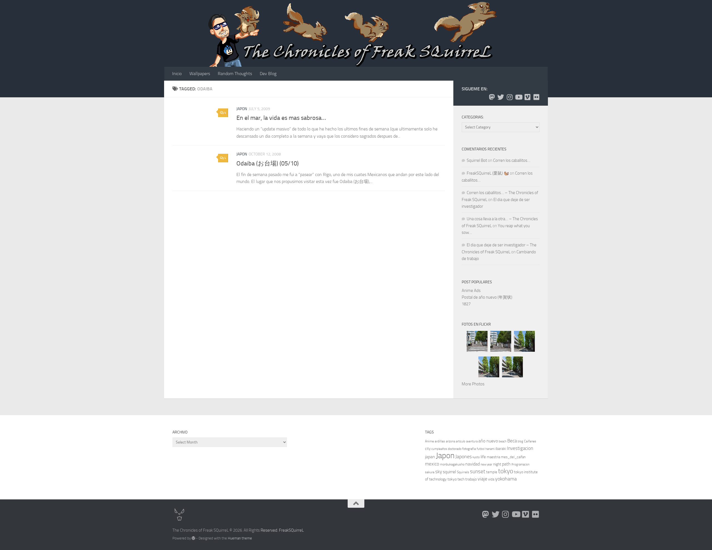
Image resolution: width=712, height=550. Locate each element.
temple (491, 472)
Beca (512, 441)
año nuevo (488, 441)
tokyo (505, 471)
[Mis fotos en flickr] (536, 97)
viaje (482, 479)
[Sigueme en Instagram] (509, 97)
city (428, 449)
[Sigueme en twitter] (500, 97)
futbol (480, 449)
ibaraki (500, 448)
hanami (490, 449)
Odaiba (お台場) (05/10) (267, 163)
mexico (432, 464)
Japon (241, 108)
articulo (460, 441)
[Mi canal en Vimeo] (527, 97)
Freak (284, 530)
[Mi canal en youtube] (518, 97)
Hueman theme (240, 538)
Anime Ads (471, 290)
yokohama (506, 479)
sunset (477, 471)
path (506, 464)
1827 (466, 303)
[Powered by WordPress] (193, 538)
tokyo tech (456, 479)
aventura (472, 441)
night (497, 464)
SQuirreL (296, 530)
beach (502, 441)
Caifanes (530, 441)
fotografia (469, 449)
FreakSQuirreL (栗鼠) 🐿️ (488, 173)
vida (491, 479)
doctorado (454, 449)
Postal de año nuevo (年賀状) (487, 297)
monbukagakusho (452, 464)
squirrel (449, 471)
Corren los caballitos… (511, 160)
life (483, 456)
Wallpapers (199, 73)
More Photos (473, 384)
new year (486, 464)
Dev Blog (268, 73)
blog (520, 441)
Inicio (177, 73)
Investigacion (520, 448)
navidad (472, 464)
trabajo (471, 479)
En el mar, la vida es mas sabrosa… (281, 118)
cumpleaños (439, 449)
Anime (429, 441)
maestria (493, 457)
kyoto (476, 457)
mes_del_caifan (513, 457)
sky (438, 471)
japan (430, 456)
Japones (463, 457)
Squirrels (463, 472)
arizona (450, 441)
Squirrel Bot (477, 160)
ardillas (440, 441)
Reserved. (269, 530)
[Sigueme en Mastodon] (491, 97)
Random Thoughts (235, 73)
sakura (429, 472)
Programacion (520, 464)
